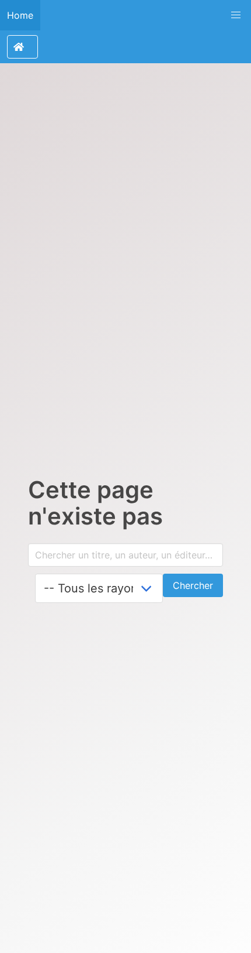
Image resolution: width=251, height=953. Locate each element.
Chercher (193, 585)
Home (20, 15)
